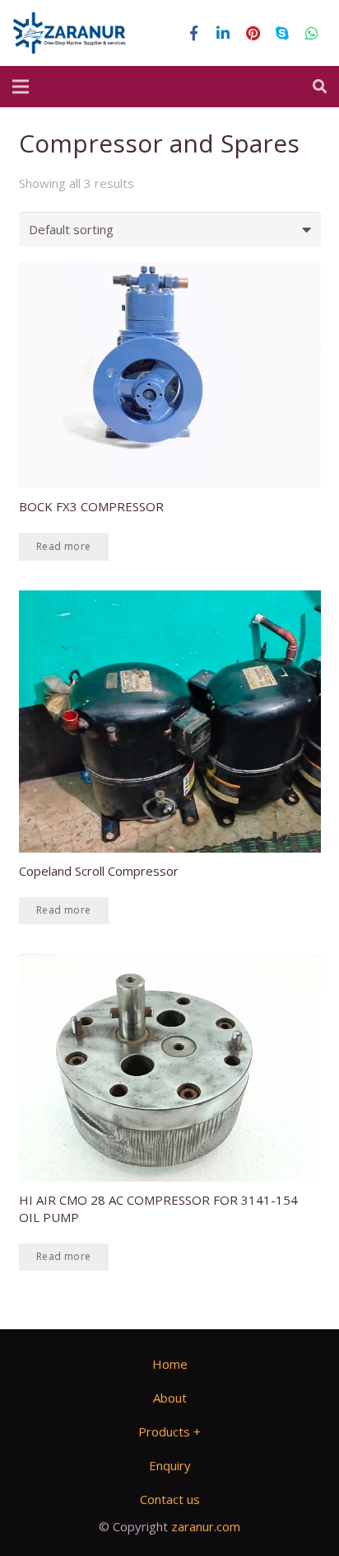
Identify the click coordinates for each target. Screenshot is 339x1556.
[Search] (320, 86)
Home (170, 1364)
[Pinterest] (252, 33)
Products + (169, 1431)
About (170, 1397)
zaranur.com (205, 1526)
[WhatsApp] (312, 33)
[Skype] (282, 33)
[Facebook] (193, 33)
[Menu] (20, 86)
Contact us (170, 1499)
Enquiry (170, 1465)
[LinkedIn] (223, 33)
